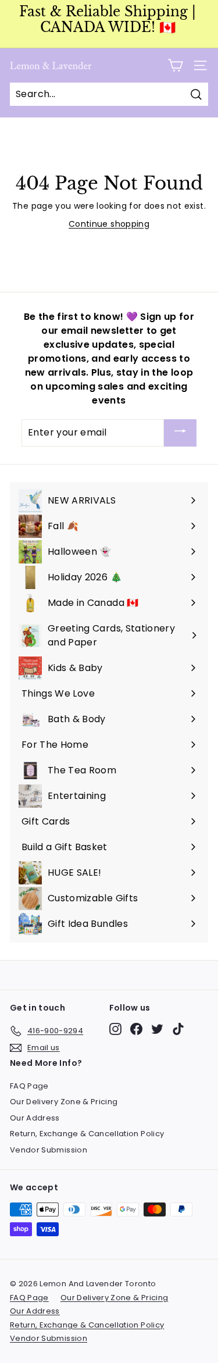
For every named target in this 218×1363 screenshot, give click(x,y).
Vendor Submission (48, 1149)
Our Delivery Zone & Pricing (63, 1101)
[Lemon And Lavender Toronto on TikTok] (178, 1029)
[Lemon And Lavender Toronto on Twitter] (157, 1029)
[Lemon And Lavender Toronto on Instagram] (115, 1029)
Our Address (35, 1117)
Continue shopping (109, 224)
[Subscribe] (180, 433)
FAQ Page (29, 1085)
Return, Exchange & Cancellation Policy (87, 1133)
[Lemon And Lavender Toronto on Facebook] (136, 1029)
